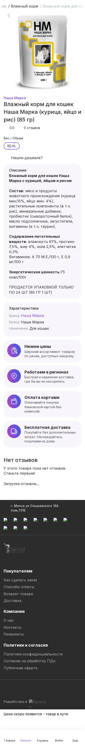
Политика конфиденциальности (33, 654)
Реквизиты (14, 634)
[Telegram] (7, 688)
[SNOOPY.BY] (14, 548)
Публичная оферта (20, 668)
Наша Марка (15, 98)
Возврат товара (18, 594)
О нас (9, 620)
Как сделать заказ (20, 580)
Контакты (12, 627)
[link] (9, 15)
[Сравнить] (71, 15)
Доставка (12, 600)
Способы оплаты (19, 587)
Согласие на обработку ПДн (29, 661)
